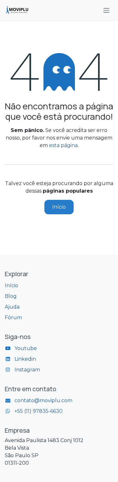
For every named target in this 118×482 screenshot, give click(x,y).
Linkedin (25, 359)
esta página (63, 145)
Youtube (25, 348)
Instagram (27, 370)
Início (59, 207)
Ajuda (12, 307)
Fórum (13, 317)
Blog (11, 296)
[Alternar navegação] (106, 10)
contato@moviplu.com (43, 400)
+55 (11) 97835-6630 (38, 411)
